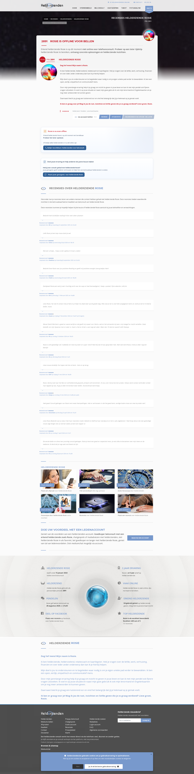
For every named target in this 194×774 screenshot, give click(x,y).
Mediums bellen (47, 722)
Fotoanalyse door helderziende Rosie (53, 515)
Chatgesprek (112, 8)
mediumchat (77, 543)
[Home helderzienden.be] (52, 713)
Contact (44, 730)
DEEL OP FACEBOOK (56, 613)
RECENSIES (54, 19)
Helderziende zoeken (98, 719)
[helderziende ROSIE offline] (49, 72)
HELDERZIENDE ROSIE (81, 19)
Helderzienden (46, 719)
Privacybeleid (70, 730)
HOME (74, 8)
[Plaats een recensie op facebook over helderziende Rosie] (42, 614)
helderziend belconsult (55, 575)
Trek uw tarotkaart (85, 491)
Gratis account (70, 724)
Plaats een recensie (124, 515)
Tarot (124, 8)
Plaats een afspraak (47, 491)
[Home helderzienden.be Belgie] (52, 5)
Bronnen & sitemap (49, 745)
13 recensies (128, 623)
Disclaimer (45, 733)
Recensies (82, 515)
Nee (78, 766)
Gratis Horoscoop (124, 491)
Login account (95, 724)
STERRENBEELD (86, 8)
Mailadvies (94, 722)
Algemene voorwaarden (99, 730)
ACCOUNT (149, 9)
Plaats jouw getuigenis (64, 175)
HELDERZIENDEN (66, 19)
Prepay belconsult (72, 719)
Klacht (67, 733)
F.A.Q (91, 727)
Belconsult (99, 8)
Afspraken (45, 724)
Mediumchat (45, 749)
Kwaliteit (44, 727)
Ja (102, 766)
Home (46, 19)
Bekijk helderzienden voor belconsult (65, 148)
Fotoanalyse (135, 8)
